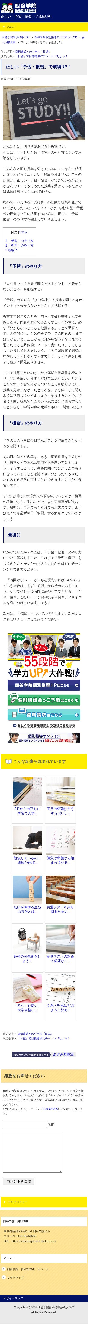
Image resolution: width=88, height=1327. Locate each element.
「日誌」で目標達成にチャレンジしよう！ (41, 56)
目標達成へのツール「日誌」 (33, 51)
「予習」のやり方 (19, 240)
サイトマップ (15, 1277)
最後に (11, 250)
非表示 (23, 232)
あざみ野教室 (63, 1054)
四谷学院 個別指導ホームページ (28, 1269)
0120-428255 (50, 1109)
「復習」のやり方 (19, 245)
